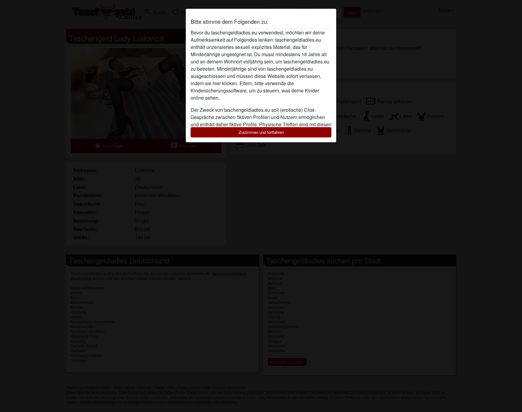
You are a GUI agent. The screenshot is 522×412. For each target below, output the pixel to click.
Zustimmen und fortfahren (261, 132)
